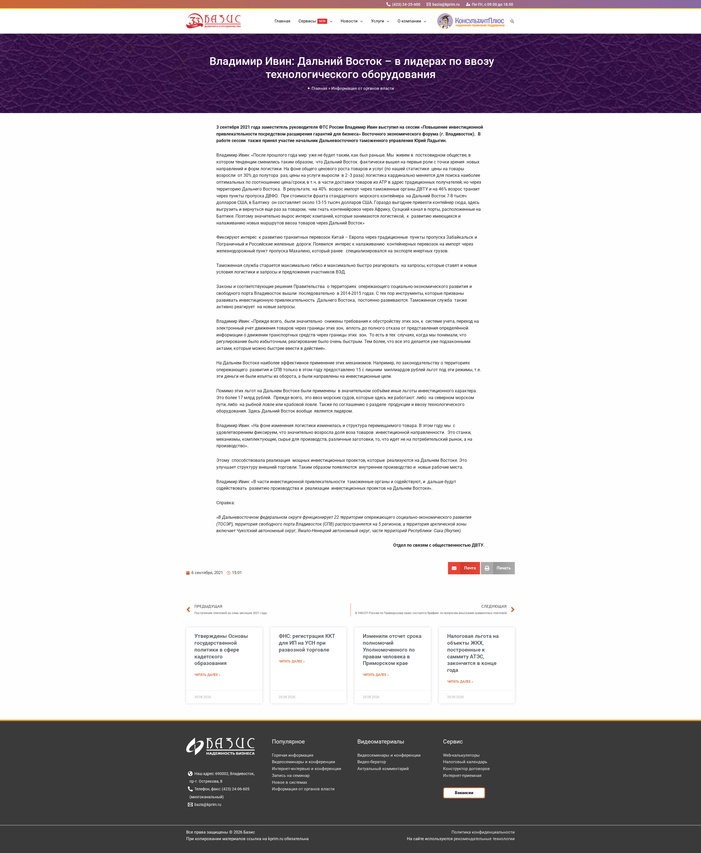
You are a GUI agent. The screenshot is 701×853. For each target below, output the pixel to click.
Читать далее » (207, 675)
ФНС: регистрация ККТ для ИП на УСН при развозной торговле (307, 643)
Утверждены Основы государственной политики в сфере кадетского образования (221, 649)
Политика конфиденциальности (483, 832)
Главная (319, 88)
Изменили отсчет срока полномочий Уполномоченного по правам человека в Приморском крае (392, 649)
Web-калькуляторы (461, 755)
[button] (329, 21)
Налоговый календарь (465, 761)
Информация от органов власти (362, 88)
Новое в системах (289, 782)
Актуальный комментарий (383, 768)
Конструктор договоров (466, 768)
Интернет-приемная (462, 775)
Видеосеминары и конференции (303, 761)
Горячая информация (292, 755)
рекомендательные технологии (484, 838)
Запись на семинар (290, 775)
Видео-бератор (371, 761)
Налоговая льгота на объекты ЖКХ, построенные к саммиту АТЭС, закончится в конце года (473, 653)
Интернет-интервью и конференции (306, 768)
